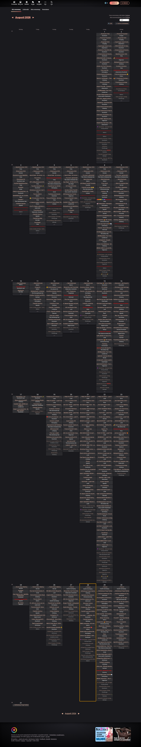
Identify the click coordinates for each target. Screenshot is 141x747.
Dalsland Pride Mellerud (121, 445)
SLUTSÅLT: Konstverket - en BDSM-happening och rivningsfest (105, 526)
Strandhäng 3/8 (21, 179)
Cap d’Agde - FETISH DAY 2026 (71, 182)
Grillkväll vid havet (54, 607)
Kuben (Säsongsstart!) (37, 619)
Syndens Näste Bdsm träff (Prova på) (105, 654)
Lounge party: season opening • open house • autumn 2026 (105, 360)
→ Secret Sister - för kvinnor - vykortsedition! (54, 175)
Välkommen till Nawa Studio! (121, 295)
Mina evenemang (35, 9)
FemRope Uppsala (21, 203)
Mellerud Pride (121, 449)
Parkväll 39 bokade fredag (104, 154)
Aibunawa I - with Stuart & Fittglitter (105, 291)
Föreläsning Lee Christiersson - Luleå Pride (54, 404)
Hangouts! (37, 287)
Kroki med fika (104, 70)
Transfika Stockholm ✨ (37, 186)
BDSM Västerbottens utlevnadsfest (105, 650)
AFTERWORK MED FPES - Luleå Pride (88, 445)
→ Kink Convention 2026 (87, 400)
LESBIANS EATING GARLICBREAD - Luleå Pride (105, 449)
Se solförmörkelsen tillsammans (54, 291)
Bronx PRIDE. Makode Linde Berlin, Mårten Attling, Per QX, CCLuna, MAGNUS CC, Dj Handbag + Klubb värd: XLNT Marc (105, 118)
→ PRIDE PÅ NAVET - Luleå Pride (71, 396)
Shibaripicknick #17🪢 (121, 319)
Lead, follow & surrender (104, 323)
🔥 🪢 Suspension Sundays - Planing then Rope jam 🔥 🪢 (121, 78)
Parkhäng (104, 344)
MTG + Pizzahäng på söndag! (121, 215)
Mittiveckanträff (54, 429)
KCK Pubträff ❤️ (88, 627)
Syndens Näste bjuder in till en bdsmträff (105, 94)
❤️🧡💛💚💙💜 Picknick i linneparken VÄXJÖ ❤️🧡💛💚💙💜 (105, 199)
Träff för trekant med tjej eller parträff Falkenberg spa (105, 530)
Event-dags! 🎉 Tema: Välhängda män (105, 283)
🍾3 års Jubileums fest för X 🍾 (104, 694)
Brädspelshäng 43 (121, 614)
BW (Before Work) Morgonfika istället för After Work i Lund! (54, 591)
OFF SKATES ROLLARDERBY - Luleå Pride (105, 461)
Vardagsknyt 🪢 (54, 615)
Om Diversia (31, 739)
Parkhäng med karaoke (54, 194)
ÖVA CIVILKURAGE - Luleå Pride (71, 417)
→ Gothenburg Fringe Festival (104, 591)
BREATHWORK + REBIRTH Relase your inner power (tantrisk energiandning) (121, 211)
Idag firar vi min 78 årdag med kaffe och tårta (54, 208)
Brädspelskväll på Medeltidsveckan (71, 206)
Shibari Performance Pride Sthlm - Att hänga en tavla (105, 110)
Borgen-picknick (121, 323)
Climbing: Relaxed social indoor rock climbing (121, 219)
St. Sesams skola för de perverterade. (88, 493)
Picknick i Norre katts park (104, 227)
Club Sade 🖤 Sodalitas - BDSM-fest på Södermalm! (87, 615)
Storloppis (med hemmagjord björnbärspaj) (105, 303)
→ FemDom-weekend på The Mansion (105, 593)
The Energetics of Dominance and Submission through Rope (105, 597)
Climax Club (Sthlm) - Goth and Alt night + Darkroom (87, 635)
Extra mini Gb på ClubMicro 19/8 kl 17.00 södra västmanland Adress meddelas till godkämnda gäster (54, 441)
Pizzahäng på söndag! (121, 82)
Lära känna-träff (71, 441)
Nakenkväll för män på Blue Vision (71, 216)
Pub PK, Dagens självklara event (37, 206)
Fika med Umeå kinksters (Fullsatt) (37, 591)
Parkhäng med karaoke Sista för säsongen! (54, 437)
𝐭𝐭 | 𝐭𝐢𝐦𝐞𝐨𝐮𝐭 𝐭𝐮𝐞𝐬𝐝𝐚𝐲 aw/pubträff (37, 202)
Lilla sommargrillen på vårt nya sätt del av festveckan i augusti (121, 92)
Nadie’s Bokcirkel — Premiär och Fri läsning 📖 (71, 607)
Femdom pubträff (54, 421)
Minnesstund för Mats (121, 199)
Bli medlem (125, 3)
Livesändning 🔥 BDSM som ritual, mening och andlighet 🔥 (105, 622)
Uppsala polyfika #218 (71, 437)
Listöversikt (26, 9)
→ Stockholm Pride (105, 34)
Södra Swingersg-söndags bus (121, 343)
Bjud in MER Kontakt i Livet (54, 323)
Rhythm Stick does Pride (104, 319)
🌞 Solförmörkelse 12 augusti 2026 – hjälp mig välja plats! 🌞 (54, 287)
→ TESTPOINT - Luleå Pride (105, 412)
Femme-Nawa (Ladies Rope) (37, 595)
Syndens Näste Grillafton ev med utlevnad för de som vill (105, 506)
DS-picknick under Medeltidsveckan (21, 175)
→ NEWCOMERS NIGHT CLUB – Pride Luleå (121, 421)
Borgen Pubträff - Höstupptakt (71, 603)
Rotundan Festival (88, 603)
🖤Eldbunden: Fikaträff (105, 331)
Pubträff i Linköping (88, 303)
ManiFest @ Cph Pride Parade (104, 299)
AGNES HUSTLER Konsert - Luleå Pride (105, 489)
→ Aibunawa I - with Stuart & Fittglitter (121, 283)
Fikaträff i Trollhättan (54, 307)
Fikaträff (121, 335)
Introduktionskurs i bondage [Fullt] (121, 327)
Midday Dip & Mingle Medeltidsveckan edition (54, 178)
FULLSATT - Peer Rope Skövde (121, 618)
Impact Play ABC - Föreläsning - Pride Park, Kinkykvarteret (105, 86)
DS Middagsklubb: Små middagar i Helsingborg (105, 502)
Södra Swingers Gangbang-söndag (121, 646)
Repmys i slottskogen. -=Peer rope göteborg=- (105, 78)
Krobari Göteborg (54, 611)
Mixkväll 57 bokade (104, 387)
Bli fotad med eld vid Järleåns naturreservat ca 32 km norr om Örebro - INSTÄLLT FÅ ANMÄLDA (121, 303)
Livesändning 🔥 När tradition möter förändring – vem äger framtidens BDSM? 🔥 (105, 339)
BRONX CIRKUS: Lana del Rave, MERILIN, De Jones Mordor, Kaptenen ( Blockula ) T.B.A (105, 248)
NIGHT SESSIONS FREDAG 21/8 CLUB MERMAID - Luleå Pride (88, 502)
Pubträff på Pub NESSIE (54, 186)
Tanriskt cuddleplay (88, 307)
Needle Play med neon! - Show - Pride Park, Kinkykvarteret (105, 122)
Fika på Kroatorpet (104, 82)
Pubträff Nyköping (88, 619)
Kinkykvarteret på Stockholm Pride (105, 74)
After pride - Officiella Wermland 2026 (105, 666)
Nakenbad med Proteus (104, 311)
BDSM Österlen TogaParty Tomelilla (105, 630)
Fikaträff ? (20, 199)
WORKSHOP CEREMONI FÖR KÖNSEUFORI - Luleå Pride (105, 441)
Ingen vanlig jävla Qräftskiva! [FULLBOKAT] (105, 493)
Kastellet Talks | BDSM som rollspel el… (21, 404)
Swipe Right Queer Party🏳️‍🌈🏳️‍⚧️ (104, 674)
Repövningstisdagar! (37, 623)
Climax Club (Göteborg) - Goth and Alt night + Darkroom (105, 244)
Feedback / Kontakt (45, 739)
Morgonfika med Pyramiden (71, 287)
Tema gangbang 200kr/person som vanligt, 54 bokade (54, 220)
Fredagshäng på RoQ (87, 489)
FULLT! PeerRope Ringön (37, 400)
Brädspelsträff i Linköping (37, 291)
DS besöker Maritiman (71, 408)
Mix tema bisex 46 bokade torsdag (88, 520)
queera (28, 736)
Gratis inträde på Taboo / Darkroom (37, 229)
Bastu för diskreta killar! (105, 211)
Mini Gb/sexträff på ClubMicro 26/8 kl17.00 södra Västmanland (54, 635)
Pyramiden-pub (38, 210)
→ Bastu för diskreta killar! (121, 183)
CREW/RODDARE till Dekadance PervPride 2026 (105, 58)
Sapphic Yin (104, 429)
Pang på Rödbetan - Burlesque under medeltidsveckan (54, 198)
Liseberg (104, 295)
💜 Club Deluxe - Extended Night (104, 126)
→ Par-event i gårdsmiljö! (71, 178)
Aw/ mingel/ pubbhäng (88, 425)
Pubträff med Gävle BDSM (88, 611)
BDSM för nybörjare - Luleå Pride (88, 421)
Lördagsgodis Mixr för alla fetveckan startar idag (105, 134)
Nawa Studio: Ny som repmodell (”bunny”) (121, 601)
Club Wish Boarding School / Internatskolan (71, 595)
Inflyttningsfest (104, 510)
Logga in (114, 3)
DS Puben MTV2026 (71, 186)
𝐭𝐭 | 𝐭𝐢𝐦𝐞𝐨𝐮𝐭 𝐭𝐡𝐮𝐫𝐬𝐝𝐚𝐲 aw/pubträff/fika (71, 303)
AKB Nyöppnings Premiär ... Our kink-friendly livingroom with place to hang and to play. (71, 194)
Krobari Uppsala (104, 481)
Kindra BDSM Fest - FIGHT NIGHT (105, 646)
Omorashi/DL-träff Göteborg (54, 425)
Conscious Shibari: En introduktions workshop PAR (121, 605)
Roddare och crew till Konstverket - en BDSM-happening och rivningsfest (121, 299)
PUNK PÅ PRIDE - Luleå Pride (104, 433)
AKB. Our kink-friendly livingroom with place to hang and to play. (71, 319)
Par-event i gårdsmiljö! (54, 182)
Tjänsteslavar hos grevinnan (104, 307)
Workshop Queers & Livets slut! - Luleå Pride (88, 412)
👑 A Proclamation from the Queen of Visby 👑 (37, 198)
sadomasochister (15, 736)
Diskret (23, 741)
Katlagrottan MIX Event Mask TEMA (105, 564)
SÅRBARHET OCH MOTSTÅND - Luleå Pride (88, 417)
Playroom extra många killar (88, 655)
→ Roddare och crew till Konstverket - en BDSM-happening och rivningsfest (121, 408)
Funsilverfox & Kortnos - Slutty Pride (105, 138)
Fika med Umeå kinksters (71, 299)
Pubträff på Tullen (54, 303)
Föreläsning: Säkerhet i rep (88, 607)
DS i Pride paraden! (105, 62)
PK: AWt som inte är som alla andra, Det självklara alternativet (37, 603)
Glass (104, 634)
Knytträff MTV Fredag (87, 191)
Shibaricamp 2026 (21, 171)
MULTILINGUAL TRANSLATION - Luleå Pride (105, 425)
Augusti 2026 (23, 17)
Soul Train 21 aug (87, 465)
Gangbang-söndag (121, 473)
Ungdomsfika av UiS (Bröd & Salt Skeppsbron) (54, 295)
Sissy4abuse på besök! (87, 643)
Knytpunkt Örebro (121, 457)
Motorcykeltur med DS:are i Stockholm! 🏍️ (121, 191)
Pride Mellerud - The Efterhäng (121, 469)
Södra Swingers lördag (104, 270)
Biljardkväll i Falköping (104, 626)
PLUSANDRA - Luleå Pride (104, 457)
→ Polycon (71, 587)
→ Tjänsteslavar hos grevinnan (121, 291)
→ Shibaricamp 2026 (37, 171)
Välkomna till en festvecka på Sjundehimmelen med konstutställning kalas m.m (105, 130)
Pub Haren (88, 295)
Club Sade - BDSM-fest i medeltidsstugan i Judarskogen (105, 670)
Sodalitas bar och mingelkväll (88, 469)
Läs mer (47, 736)
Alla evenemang (16, 9)
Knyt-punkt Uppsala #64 (20, 599)
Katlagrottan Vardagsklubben (54, 631)
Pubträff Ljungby (87, 477)
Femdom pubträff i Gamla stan (71, 425)
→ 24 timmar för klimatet (121, 412)
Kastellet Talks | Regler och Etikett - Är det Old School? (71, 202)
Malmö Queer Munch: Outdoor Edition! (54, 623)
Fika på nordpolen (121, 622)
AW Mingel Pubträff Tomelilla (87, 183)
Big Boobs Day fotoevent (88, 595)
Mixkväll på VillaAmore (104, 379)
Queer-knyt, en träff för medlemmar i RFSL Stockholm (105, 610)
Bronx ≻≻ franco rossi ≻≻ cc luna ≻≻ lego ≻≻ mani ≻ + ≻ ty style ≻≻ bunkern (105, 545)
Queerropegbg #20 (71, 421)
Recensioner (45, 9)
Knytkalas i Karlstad (54, 408)
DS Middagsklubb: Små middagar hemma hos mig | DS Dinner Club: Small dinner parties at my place (105, 232)
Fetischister (53, 735)
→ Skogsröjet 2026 (105, 42)
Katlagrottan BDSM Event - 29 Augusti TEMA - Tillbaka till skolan (105, 658)
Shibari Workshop (104, 618)
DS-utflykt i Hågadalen (121, 187)
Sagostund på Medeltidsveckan (105, 215)
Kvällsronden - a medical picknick (121, 70)
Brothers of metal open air (104, 453)
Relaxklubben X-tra (71, 619)
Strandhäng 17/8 (20, 396)
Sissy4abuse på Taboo (121, 89)
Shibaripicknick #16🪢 (121, 203)
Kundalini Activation (121, 66)
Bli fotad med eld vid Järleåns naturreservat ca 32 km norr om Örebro (121, 429)
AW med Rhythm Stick (71, 307)
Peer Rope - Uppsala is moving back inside (121, 311)
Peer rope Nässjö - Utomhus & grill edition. (105, 327)
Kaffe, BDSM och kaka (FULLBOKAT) (105, 335)
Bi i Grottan (104, 287)
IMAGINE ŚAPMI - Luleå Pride (71, 412)
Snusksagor (37, 222)
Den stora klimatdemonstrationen (121, 441)
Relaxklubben (54, 452)
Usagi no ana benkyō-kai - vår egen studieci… (20, 409)
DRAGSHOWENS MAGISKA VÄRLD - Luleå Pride (105, 497)
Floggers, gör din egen (121, 597)
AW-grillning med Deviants (54, 190)
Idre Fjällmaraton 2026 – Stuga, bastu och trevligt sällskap (88, 404)
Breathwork (21, 290)
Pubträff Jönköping (104, 662)
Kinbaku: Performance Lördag (104, 518)
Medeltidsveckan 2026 (121, 54)
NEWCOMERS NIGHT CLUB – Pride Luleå (105, 541)
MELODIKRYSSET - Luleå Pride (104, 421)
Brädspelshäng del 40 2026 (121, 195)
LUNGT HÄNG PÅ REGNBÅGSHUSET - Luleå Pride (105, 465)
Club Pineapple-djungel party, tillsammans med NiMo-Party (105, 262)
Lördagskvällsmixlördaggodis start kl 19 (105, 266)
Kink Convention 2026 (71, 400)
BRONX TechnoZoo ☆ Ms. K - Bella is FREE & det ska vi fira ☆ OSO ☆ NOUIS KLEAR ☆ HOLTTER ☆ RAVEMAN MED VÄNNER (105, 678)
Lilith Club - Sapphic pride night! (105, 98)
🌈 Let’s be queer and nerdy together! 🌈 (121, 58)
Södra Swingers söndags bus (121, 226)
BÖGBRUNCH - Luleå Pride (104, 437)
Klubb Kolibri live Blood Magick (87, 631)
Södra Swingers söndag (121, 96)
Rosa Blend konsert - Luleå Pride (105, 522)
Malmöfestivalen (88, 179)
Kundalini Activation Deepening (71, 323)
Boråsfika (20, 187)
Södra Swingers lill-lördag (54, 216)
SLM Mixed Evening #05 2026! (88, 659)
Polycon (54, 599)
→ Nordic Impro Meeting (121, 404)
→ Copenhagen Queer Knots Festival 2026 (105, 46)
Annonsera (54, 739)
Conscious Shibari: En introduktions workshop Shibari (105, 605)
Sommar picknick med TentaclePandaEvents (71, 311)
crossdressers (60, 735)
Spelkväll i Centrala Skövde (105, 356)
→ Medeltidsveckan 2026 (20, 167)
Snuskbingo (104, 532)
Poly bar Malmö (37, 194)
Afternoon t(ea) (88, 429)
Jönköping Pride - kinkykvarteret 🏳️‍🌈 (105, 473)
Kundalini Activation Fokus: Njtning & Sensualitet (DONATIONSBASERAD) (121, 331)
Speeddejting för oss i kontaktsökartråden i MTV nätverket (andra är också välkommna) (21, 195)
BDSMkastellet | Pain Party (104, 90)
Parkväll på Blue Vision (104, 142)
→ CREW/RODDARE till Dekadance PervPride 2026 (121, 46)
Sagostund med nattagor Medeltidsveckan (54, 202)
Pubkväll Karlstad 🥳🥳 (88, 187)
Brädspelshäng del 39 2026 (121, 62)
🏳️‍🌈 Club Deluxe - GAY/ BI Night (104, 254)
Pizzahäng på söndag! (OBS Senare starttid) (121, 339)
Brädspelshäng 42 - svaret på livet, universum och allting (121, 453)
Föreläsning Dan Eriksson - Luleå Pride (54, 396)
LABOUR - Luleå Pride (71, 445)
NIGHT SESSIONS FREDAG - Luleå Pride (88, 473)
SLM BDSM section (121, 638)
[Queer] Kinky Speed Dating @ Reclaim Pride (88, 497)
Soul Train (87, 299)
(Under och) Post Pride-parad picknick (105, 66)
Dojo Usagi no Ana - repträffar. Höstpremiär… (21, 595)
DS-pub (88, 461)
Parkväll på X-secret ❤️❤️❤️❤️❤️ (105, 150)
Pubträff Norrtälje (37, 218)
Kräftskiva (104, 146)
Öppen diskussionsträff (21, 400)
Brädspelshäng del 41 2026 (121, 307)
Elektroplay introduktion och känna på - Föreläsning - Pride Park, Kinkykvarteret (105, 114)
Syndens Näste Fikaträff (71, 190)
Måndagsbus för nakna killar (21, 210)
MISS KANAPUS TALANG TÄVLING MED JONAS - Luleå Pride (88, 441)
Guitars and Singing (88, 485)
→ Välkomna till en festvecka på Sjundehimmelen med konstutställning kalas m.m (121, 86)
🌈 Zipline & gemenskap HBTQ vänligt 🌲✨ (121, 425)
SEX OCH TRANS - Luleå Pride (71, 404)
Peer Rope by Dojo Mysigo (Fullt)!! (88, 457)
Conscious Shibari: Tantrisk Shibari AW (88, 287)
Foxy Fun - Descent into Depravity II (105, 552)
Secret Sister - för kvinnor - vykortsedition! (37, 175)
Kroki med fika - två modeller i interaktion (105, 614)
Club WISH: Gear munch (88, 311)
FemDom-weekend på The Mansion (87, 599)
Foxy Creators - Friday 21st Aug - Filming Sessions (88, 505)
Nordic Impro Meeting (104, 417)
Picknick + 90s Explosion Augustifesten (88, 291)
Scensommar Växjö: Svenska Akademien (54, 299)
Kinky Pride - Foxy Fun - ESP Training (105, 158)
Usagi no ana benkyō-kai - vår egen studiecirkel (21, 191)
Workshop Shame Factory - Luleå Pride (88, 449)
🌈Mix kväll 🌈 (104, 274)
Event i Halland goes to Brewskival (105, 601)
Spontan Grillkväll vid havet (71, 295)
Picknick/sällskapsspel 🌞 (121, 74)
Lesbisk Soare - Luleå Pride (104, 536)
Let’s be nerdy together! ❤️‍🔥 (121, 433)
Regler (37, 739)
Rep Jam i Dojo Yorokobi (121, 315)
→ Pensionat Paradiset (105, 38)
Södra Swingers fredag (87, 205)
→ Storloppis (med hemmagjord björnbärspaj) (121, 287)
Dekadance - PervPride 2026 (104, 102)
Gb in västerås (87, 517)
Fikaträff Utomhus (37, 214)
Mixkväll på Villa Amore (104, 572)
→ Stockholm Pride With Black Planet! (105, 50)
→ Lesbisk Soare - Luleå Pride (121, 417)
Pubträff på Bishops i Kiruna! (104, 514)
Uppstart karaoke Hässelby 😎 (54, 627)
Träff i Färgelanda (71, 291)
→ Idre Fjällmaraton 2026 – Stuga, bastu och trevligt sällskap (105, 404)
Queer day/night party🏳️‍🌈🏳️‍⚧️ (104, 223)
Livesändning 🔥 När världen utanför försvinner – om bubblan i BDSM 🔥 (105, 219)
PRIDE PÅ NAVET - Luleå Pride (54, 400)
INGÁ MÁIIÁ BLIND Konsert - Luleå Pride (88, 433)
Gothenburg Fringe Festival (88, 591)
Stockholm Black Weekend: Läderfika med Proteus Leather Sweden (121, 630)
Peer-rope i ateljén (54, 315)
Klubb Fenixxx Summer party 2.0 (105, 106)
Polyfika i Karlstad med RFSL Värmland (37, 295)
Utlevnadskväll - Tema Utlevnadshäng (54, 619)
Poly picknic (37, 178)
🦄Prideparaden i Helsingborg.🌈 (105, 203)
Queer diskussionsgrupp (88, 437)
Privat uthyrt (104, 183)
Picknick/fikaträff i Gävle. (71, 198)
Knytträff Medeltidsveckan (21, 183)
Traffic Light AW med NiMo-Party (88, 202)
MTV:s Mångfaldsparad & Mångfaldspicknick (37, 182)
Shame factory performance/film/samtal (88, 453)
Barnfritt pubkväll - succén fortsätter (121, 642)
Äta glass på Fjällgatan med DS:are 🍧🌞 (121, 207)
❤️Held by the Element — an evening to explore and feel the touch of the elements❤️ (54, 417)
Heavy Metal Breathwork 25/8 (37, 615)
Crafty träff (104, 195)
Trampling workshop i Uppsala (121, 626)
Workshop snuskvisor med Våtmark (37, 190)
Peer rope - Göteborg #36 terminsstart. (121, 610)
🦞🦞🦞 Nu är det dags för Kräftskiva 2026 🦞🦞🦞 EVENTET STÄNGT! (105, 348)
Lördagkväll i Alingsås (104, 240)
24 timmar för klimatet (104, 469)
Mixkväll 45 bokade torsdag (104, 698)
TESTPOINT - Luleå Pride (88, 481)
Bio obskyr (21, 603)
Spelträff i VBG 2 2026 (104, 477)
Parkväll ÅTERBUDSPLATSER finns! (105, 580)
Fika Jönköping (105, 485)
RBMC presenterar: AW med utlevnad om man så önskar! (87, 623)
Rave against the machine (104, 642)
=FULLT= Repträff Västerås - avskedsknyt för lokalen (54, 311)
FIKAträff (104, 315)
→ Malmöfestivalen (105, 179)
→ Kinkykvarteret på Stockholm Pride (105, 54)
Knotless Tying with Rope (54, 412)
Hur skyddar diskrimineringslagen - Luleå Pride (88, 408)
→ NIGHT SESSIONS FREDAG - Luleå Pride (105, 408)
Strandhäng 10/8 (20, 287)
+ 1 (104, 162)
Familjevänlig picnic (104, 207)
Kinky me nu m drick (104, 187)
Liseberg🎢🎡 (104, 191)
